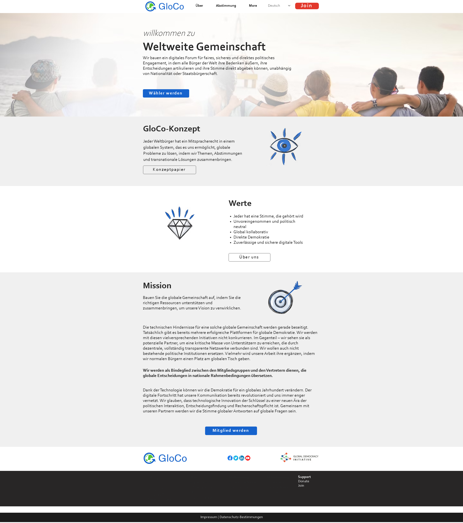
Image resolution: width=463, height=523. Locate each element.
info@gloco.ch (161, 478)
